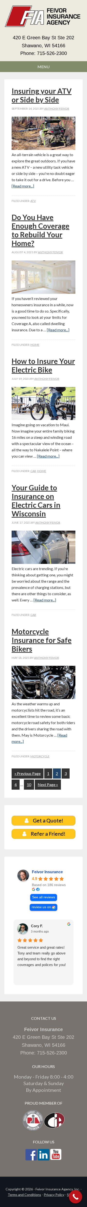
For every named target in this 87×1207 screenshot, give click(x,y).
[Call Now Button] (75, 1196)
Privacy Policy (54, 1195)
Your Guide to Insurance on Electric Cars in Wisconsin (36, 500)
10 (29, 784)
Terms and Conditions (24, 1195)
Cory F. (37, 926)
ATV (33, 201)
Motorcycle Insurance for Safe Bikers (42, 640)
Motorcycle (40, 756)
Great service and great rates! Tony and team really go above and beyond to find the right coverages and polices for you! (41, 956)
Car (33, 471)
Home (34, 345)
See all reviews (43, 897)
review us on (41, 907)
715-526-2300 (52, 53)
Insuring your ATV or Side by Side (42, 95)
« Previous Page (27, 773)
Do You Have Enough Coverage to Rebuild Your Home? (40, 230)
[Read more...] (23, 186)
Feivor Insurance (47, 872)
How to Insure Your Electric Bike (43, 365)
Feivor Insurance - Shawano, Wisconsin (43, 19)
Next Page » (48, 784)
